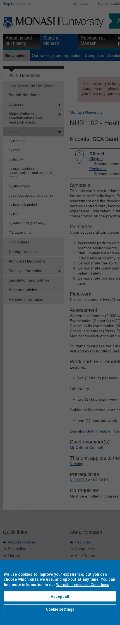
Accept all (60, 596)
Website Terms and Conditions (82, 584)
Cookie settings (60, 609)
